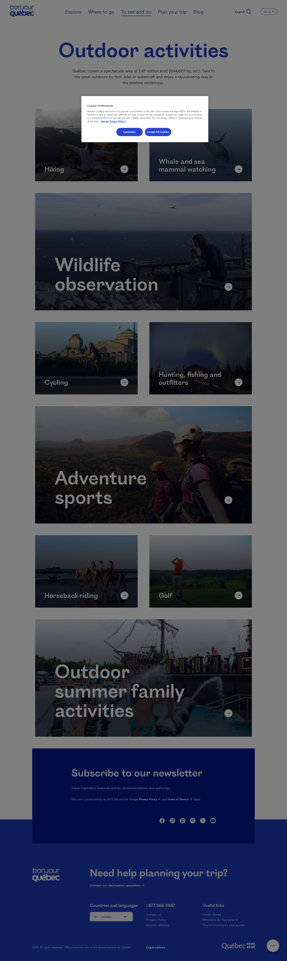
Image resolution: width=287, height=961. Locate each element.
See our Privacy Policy (114, 121)
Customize (129, 131)
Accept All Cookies (158, 131)
